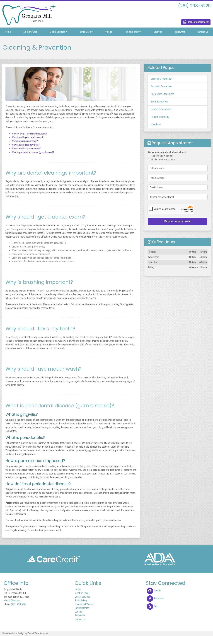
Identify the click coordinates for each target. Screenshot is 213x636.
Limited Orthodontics (161, 109)
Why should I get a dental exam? (27, 137)
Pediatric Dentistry (160, 116)
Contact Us (202, 31)
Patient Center (82, 607)
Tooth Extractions (159, 101)
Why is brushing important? (25, 141)
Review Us (179, 31)
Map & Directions (12, 600)
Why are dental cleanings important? (29, 133)
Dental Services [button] (57, 31)
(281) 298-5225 (19, 604)
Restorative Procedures (162, 94)
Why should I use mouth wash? (26, 148)
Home (8, 31)
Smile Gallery (86, 31)
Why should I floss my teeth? (26, 144)
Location (157, 31)
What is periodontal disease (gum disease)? (33, 152)
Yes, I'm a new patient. (162, 155)
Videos (108, 31)
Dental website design (13, 633)
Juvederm (156, 124)
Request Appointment (177, 221)
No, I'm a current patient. (163, 159)
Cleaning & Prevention (161, 78)
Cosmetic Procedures (161, 86)
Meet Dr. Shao (30, 31)
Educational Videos (84, 604)
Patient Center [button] (132, 31)
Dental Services (82, 596)
